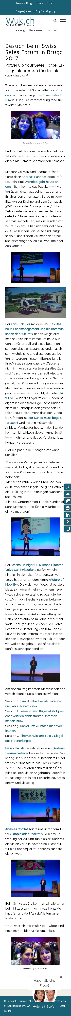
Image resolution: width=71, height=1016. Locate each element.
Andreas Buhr (31, 177)
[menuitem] (24, 3)
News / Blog (24, 3)
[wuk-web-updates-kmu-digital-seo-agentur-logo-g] (21, 21)
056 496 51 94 (46, 11)
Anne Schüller (20, 324)
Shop (50, 3)
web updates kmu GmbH (20, 1006)
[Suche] (53, 21)
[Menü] (61, 21)
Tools (39, 3)
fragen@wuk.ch (25, 11)
